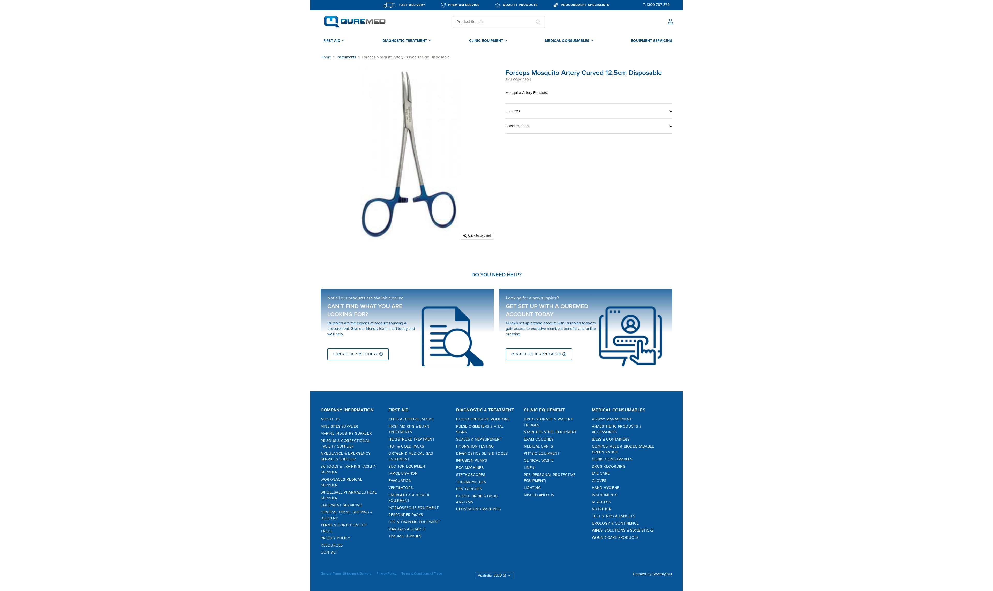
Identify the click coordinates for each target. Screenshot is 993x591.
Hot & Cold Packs (406, 446)
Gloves (599, 481)
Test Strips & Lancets (613, 516)
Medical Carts (538, 446)
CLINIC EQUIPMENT (486, 41)
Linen (529, 468)
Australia (492, 575)
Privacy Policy (335, 538)
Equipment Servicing (341, 505)
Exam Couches (538, 439)
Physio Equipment (542, 453)
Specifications (517, 126)
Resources (332, 545)
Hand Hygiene (605, 488)
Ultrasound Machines (478, 509)
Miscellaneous (539, 495)
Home (326, 57)
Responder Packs (405, 515)
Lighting (532, 488)
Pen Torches (469, 489)
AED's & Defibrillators (410, 419)
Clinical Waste (538, 460)
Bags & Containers (611, 439)
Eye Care (601, 473)
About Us (330, 419)
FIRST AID (332, 41)
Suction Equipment (407, 466)
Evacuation (399, 481)
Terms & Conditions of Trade (422, 574)
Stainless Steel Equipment (550, 432)
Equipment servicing (651, 41)
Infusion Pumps (471, 460)
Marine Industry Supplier (346, 433)
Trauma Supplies (405, 536)
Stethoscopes (470, 475)
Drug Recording (609, 466)
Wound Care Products (615, 537)
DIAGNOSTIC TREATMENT (405, 41)
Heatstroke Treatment (411, 439)
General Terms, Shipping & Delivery (346, 574)
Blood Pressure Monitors (483, 419)
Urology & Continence (615, 523)
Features (512, 111)
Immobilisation (403, 473)
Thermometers (471, 482)
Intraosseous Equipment (413, 508)
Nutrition (602, 509)
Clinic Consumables (612, 459)
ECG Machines (470, 468)
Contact (329, 552)
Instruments (346, 57)
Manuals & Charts (406, 529)
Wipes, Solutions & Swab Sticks (623, 530)
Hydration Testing (475, 446)
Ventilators (400, 488)
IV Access (601, 502)
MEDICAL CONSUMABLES (567, 41)
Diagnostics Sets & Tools (482, 453)
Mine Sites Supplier (339, 426)
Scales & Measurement (479, 439)
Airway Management (612, 419)
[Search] (538, 22)
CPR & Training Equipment (414, 522)
